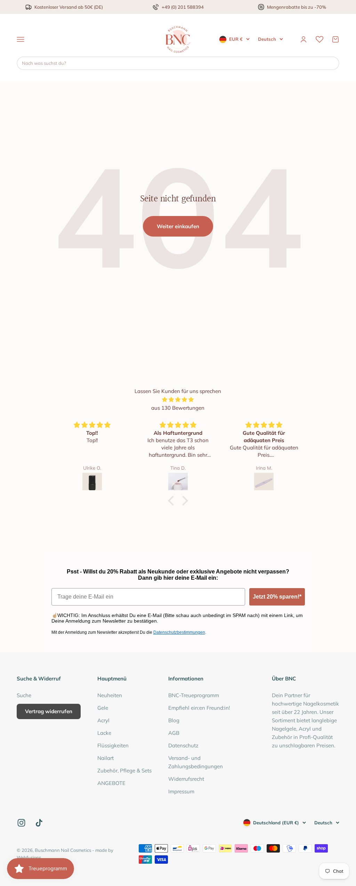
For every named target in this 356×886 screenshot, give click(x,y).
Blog (173, 720)
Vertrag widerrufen (48, 711)
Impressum (181, 791)
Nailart (105, 758)
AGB (173, 733)
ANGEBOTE (111, 783)
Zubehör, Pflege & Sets (124, 770)
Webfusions (29, 857)
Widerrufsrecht (186, 779)
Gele (102, 707)
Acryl (103, 720)
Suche (24, 695)
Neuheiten (109, 695)
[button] (173, 501)
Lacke (104, 733)
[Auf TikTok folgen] (39, 822)
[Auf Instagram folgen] (21, 822)
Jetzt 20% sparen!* (277, 597)
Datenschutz (183, 745)
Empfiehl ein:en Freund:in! (199, 707)
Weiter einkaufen (178, 226)
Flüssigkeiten (113, 745)
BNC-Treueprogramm (193, 695)
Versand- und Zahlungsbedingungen (195, 762)
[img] (178, 399)
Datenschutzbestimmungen (179, 632)
